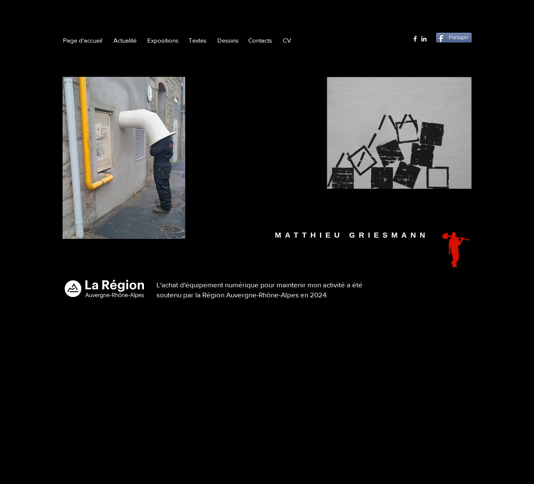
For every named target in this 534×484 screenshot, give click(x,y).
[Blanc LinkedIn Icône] (424, 39)
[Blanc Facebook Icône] (415, 39)
